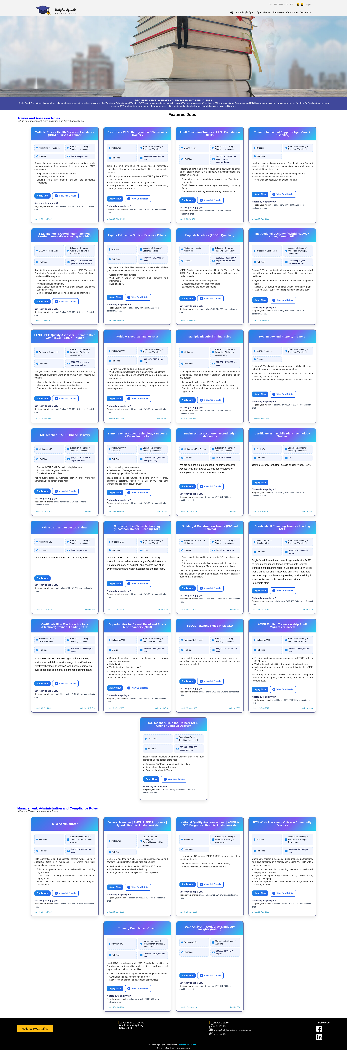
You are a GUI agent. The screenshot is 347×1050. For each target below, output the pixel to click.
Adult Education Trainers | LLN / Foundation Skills (210, 134)
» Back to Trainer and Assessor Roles (37, 811)
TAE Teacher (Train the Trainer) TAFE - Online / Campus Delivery (173, 724)
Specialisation (264, 12)
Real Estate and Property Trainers (282, 336)
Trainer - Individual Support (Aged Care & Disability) (282, 134)
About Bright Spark (245, 12)
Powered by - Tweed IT (188, 1045)
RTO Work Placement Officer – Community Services (282, 824)
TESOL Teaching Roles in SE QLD (210, 625)
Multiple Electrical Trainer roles (137, 336)
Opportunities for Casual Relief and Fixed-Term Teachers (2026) (137, 626)
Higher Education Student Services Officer (137, 235)
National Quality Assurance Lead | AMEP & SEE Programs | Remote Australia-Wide (210, 824)
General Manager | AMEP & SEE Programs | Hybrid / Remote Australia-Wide (137, 824)
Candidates (292, 12)
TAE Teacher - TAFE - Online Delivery (65, 434)
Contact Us (305, 12)
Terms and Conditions (180, 1048)
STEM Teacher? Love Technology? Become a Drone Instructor (137, 435)
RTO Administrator (65, 823)
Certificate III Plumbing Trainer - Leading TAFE (282, 527)
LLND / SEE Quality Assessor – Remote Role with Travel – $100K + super (64, 336)
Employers (278, 12)
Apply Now (42, 196)
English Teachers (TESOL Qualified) (209, 235)
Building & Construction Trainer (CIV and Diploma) (210, 527)
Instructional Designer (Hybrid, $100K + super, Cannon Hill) (282, 235)
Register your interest (43, 206)
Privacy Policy (163, 1048)
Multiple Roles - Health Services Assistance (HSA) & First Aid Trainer (65, 134)
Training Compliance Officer (137, 928)
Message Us (220, 1034)
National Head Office (35, 1028)
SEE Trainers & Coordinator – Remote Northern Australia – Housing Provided (64, 235)
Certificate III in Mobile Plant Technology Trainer (282, 435)
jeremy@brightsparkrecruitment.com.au (232, 1030)
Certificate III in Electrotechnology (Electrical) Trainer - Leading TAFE (137, 527)
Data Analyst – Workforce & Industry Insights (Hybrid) (210, 928)
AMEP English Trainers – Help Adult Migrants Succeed (282, 626)
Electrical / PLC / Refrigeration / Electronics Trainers (137, 134)
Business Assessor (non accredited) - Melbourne (210, 435)
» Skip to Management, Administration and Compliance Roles (50, 121)
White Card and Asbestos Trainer (64, 527)
